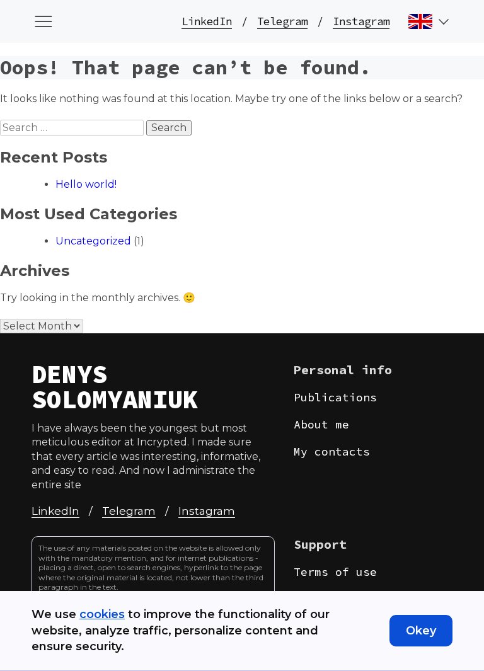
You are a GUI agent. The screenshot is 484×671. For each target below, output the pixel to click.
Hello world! (86, 184)
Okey (421, 631)
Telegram (282, 21)
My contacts (332, 451)
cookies (102, 614)
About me (321, 424)
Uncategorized (93, 241)
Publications (335, 397)
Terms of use (335, 572)
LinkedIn (207, 21)
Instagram (361, 21)
